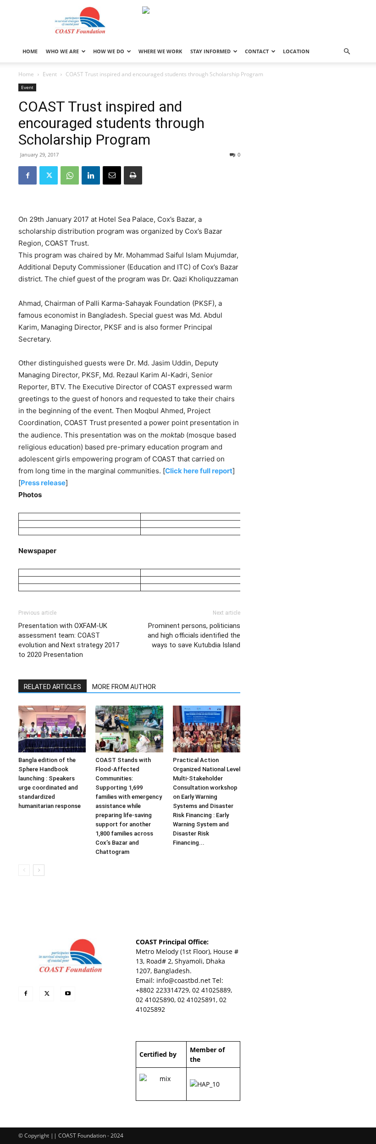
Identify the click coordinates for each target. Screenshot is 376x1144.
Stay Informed (210, 51)
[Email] (112, 175)
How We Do (108, 51)
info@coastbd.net (183, 980)
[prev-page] (24, 870)
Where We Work (160, 51)
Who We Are (62, 51)
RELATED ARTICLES (52, 686)
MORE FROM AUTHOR (124, 686)
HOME (30, 51)
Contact (257, 51)
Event (50, 74)
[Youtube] (68, 994)
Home (26, 74)
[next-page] (38, 870)
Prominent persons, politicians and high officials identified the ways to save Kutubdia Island (194, 635)
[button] (347, 51)
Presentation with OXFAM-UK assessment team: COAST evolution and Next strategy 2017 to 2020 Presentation (68, 640)
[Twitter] (48, 175)
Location (296, 51)
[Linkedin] (91, 175)
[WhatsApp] (70, 175)
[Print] (133, 175)
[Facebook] (27, 175)
